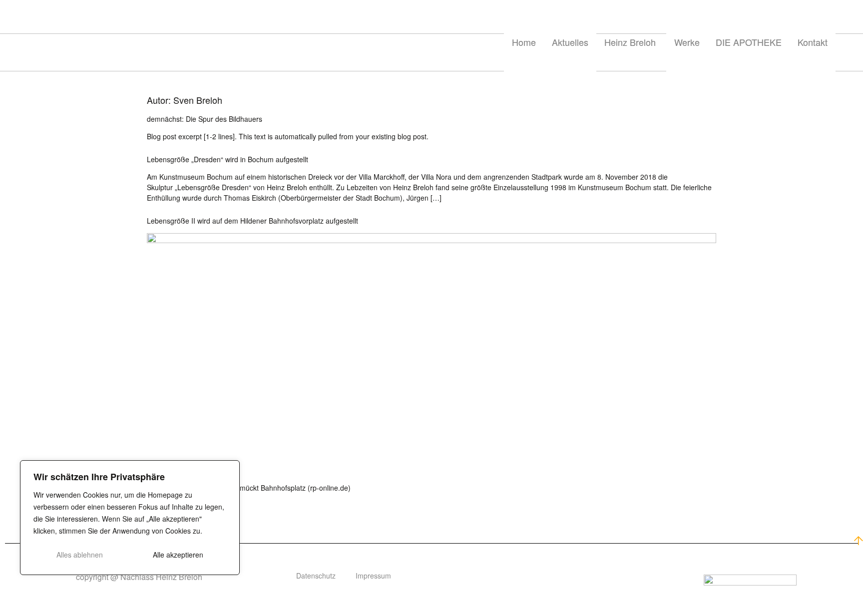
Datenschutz (316, 576)
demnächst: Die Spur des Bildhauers (204, 119)
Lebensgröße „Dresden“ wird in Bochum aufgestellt (227, 159)
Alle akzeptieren (178, 555)
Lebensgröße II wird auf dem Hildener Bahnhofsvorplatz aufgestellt (252, 221)
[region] (130, 517)
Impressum (373, 576)
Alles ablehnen (79, 555)
